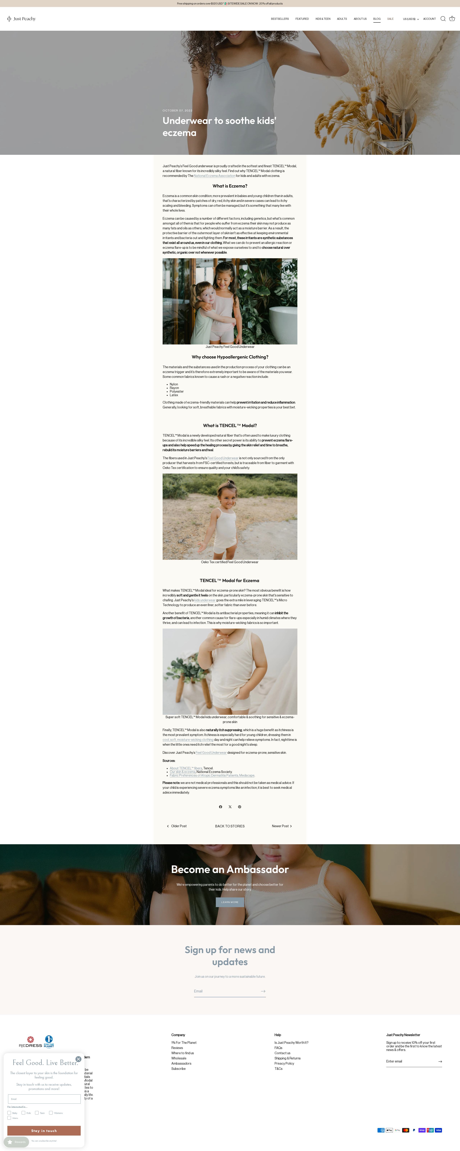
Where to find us (182, 1053)
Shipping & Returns (288, 1058)
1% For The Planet (184, 1043)
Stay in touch (44, 1131)
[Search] (443, 19)
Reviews (177, 1048)
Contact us (282, 1053)
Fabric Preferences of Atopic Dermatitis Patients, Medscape (212, 775)
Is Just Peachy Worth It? (291, 1043)
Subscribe (178, 1069)
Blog (377, 18)
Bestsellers (280, 18)
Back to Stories (230, 826)
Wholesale (178, 1058)
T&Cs (278, 1069)
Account (429, 18)
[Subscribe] (263, 991)
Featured (302, 18)
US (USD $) (409, 19)
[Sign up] (440, 1061)
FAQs (278, 1048)
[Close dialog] (78, 1059)
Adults (342, 18)
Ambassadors (181, 1063)
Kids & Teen (323, 18)
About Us (360, 18)
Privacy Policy (284, 1063)
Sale (390, 18)
